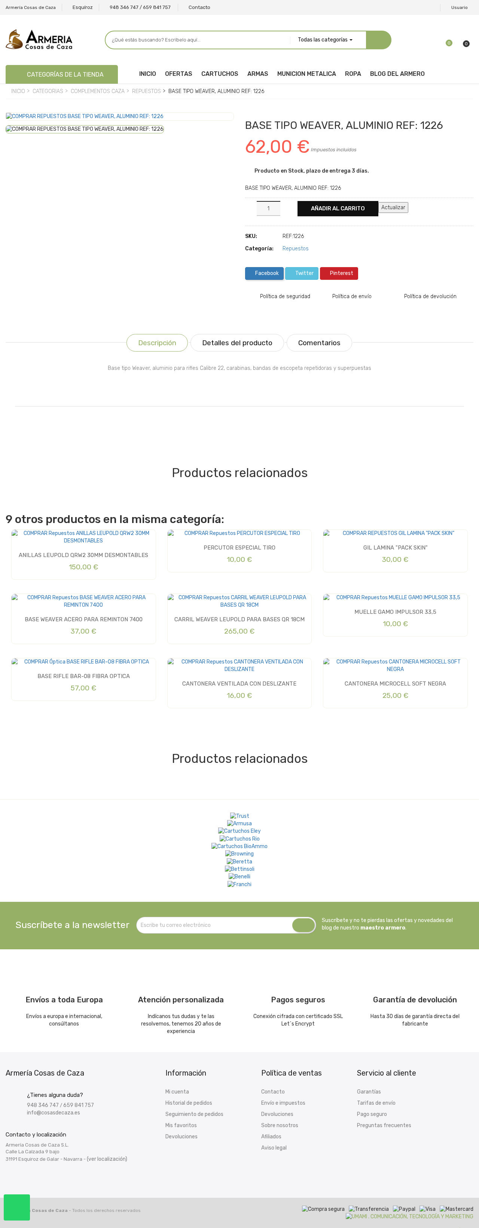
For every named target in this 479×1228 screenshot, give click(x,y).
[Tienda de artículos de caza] (239, 869)
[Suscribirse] (303, 925)
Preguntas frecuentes (384, 1125)
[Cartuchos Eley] (239, 831)
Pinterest (341, 273)
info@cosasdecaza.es (53, 1113)
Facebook (266, 273)
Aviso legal (274, 1148)
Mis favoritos (181, 1125)
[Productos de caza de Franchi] (239, 884)
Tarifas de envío (376, 1103)
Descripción (157, 342)
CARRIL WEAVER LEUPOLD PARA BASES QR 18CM (239, 619)
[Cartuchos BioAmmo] (239, 846)
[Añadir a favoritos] (17, 125)
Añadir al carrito (338, 208)
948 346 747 (43, 1105)
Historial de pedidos (188, 1103)
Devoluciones (181, 1136)
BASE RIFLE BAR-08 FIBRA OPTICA (83, 676)
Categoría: (259, 248)
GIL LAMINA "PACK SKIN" (395, 547)
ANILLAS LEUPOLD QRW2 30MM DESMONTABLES (83, 555)
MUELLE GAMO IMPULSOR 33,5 (395, 612)
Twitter (304, 273)
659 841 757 (78, 1105)
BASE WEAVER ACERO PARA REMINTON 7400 (84, 619)
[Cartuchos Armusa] (239, 824)
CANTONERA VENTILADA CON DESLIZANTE (239, 683)
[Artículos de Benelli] (239, 877)
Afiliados (271, 1136)
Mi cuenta (177, 1092)
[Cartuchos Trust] (239, 816)
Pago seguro (372, 1114)
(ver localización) (107, 1159)
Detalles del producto (237, 342)
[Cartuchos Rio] (240, 838)
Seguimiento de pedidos (194, 1114)
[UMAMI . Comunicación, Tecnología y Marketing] (409, 1216)
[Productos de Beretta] (239, 861)
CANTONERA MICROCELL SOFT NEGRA (395, 683)
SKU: (251, 236)
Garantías (369, 1092)
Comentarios (319, 342)
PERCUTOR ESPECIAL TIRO (239, 547)
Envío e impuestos (283, 1103)
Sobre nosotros (279, 1125)
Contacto (273, 1092)
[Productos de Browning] (239, 854)
